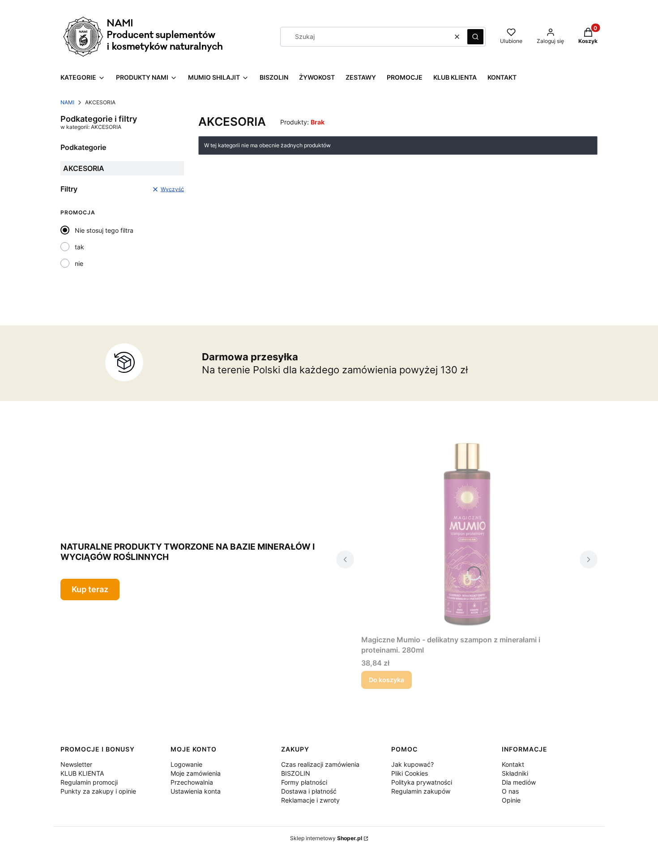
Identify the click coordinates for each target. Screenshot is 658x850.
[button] (475, 36)
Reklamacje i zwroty (310, 800)
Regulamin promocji (89, 782)
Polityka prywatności (421, 782)
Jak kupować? (412, 764)
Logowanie (186, 764)
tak (79, 247)
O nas (510, 791)
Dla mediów (519, 782)
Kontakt (513, 764)
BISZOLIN (295, 773)
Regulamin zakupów (420, 791)
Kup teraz (90, 589)
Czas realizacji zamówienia (320, 764)
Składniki (515, 773)
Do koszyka (386, 679)
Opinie (511, 800)
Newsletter (76, 764)
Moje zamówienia (196, 773)
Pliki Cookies (409, 773)
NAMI (67, 102)
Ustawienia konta (196, 791)
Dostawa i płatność (309, 791)
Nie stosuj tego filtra (104, 230)
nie (79, 263)
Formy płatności (304, 782)
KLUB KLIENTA (82, 773)
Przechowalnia (192, 782)
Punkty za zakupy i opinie (98, 791)
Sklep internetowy (326, 838)
